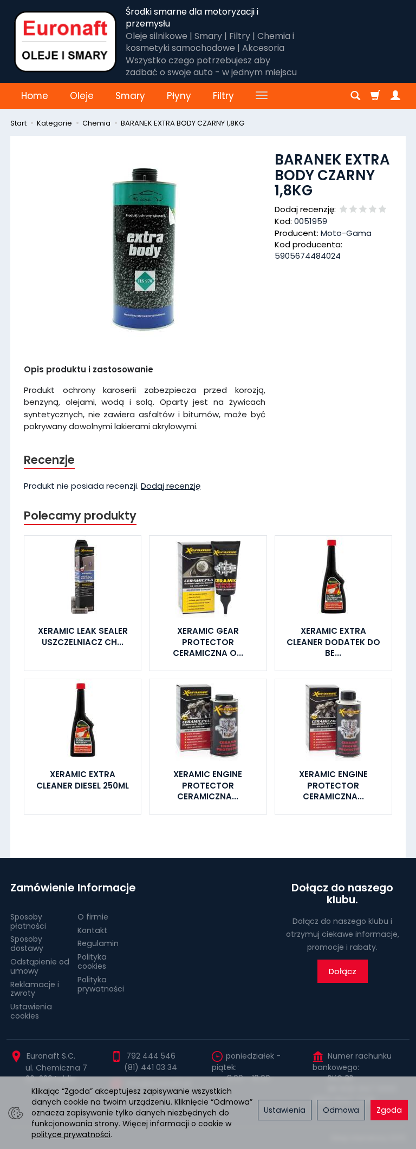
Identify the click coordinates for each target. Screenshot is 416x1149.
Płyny (179, 95)
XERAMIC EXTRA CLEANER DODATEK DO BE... (333, 642)
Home (34, 95)
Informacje (106, 888)
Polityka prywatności (100, 984)
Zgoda (389, 1110)
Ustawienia (285, 1110)
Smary (130, 95)
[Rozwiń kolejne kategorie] (261, 96)
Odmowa (341, 1110)
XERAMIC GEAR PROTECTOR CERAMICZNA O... (208, 642)
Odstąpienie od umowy (39, 966)
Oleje (82, 95)
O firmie (92, 916)
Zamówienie (40, 888)
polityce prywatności (70, 1134)
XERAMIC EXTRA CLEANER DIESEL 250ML (82, 780)
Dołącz (342, 971)
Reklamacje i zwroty (34, 989)
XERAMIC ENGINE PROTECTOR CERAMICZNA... (207, 785)
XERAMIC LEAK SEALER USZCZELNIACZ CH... (83, 636)
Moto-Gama (346, 233)
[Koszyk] (375, 96)
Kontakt (92, 930)
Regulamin (98, 943)
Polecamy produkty (80, 515)
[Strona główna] (65, 41)
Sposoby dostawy (26, 944)
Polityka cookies (92, 961)
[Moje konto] (395, 96)
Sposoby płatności (28, 921)
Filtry (223, 95)
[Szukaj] (355, 96)
